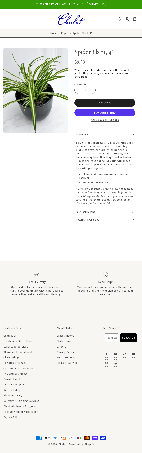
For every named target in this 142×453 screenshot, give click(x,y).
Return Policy (12, 390)
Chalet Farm (64, 341)
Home (53, 33)
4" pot (64, 33)
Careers (61, 346)
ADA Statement (66, 357)
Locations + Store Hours (18, 341)
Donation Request (14, 384)
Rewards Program (14, 362)
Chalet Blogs (11, 357)
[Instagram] (115, 354)
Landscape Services (15, 346)
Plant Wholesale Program (19, 406)
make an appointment (101, 287)
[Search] (119, 18)
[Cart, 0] (135, 19)
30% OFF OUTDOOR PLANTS (61, 4)
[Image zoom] (35, 90)
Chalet (62, 444)
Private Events (12, 379)
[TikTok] (124, 354)
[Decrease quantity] (78, 90)
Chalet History (65, 335)
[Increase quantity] (91, 90)
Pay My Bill (10, 417)
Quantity (80, 84)
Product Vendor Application (20, 411)
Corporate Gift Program (18, 368)
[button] (5, 19)
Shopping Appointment (17, 352)
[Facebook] (106, 354)
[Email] (106, 363)
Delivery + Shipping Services (21, 400)
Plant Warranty (12, 395)
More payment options (105, 120)
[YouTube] (133, 354)
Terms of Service (67, 362)
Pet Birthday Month (15, 373)
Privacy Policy (65, 352)
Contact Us (10, 335)
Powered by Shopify (81, 444)
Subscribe (128, 337)
